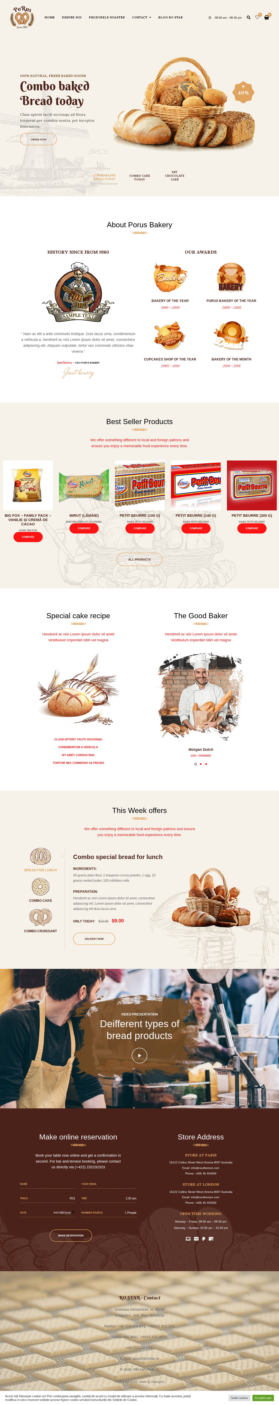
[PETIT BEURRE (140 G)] (196, 485)
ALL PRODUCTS (139, 559)
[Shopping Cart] (266, 17)
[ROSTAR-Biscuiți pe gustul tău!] (22, 17)
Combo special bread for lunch (118, 856)
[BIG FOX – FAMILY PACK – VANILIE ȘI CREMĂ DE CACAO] (28, 485)
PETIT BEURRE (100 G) (140, 515)
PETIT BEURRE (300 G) (252, 515)
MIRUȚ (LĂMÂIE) (84, 515)
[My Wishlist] (257, 17)
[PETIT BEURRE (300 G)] (252, 485)
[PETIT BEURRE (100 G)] (140, 485)
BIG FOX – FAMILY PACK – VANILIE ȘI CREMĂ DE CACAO (28, 519)
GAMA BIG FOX (28, 530)
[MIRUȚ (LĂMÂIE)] (84, 485)
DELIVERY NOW (94, 939)
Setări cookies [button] (239, 1397)
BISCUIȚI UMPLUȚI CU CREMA (84, 521)
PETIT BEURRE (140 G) (196, 515)
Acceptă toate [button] (263, 1397)
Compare (28, 537)
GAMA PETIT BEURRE (140, 521)
